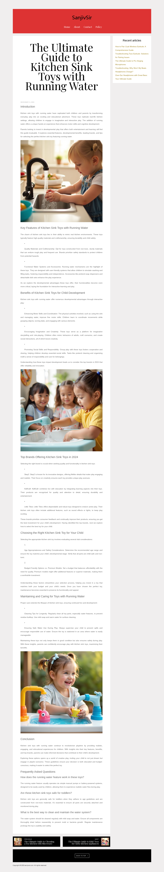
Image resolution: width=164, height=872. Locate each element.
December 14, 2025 (27, 102)
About (77, 26)
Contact (88, 26)
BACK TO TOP (81, 856)
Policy (99, 26)
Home (67, 26)
